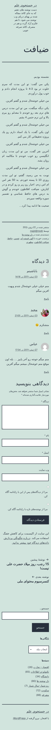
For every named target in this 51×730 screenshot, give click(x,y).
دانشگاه (45, 676)
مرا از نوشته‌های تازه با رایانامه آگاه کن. (27, 509)
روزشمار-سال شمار (38, 685)
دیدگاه (45, 401)
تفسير (16, 238)
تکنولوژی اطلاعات (40, 671)
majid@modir (36, 231)
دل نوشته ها (27, 235)
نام (46, 435)
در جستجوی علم (25, 5)
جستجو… (44, 608)
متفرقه (45, 695)
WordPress (19, 718)
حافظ (10, 238)
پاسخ (46, 298)
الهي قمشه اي (27, 238)
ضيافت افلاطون (41, 242)
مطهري (29, 242)
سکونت (45, 690)
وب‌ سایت (44, 470)
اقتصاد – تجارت (41, 667)
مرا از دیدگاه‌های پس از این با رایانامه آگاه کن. (26, 494)
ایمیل (45, 452)
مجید (34, 310)
